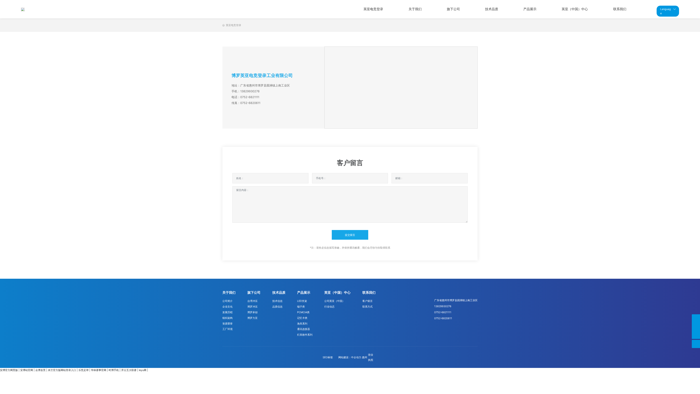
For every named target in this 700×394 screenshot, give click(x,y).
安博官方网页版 (9, 370)
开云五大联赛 (129, 370)
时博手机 (114, 370)
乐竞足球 (83, 370)
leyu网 (142, 370)
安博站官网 (26, 370)
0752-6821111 (249, 97)
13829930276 (250, 91)
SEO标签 (328, 357)
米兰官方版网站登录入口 (62, 370)
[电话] (696, 326)
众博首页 (40, 370)
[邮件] (696, 318)
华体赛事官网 (98, 370)
